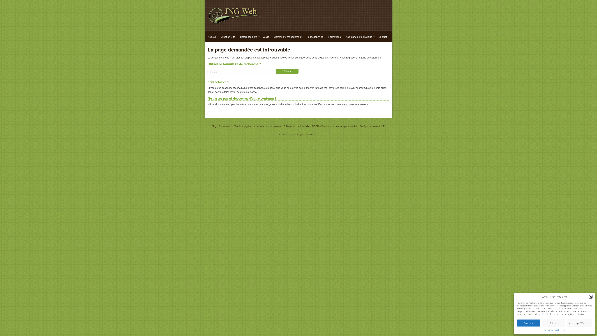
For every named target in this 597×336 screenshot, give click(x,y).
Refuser (553, 323)
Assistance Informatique (359, 36)
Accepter (528, 323)
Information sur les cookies (267, 126)
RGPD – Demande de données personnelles (334, 126)
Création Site (228, 36)
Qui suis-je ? (225, 126)
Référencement (248, 36)
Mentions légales (242, 126)
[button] (590, 296)
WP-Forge (298, 134)
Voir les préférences (580, 323)
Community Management (287, 36)
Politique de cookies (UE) (372, 126)
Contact (382, 36)
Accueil (212, 36)
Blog (214, 126)
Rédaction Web (314, 36)
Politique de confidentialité (555, 330)
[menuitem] (211, 36)
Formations (334, 36)
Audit (266, 36)
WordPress (312, 134)
